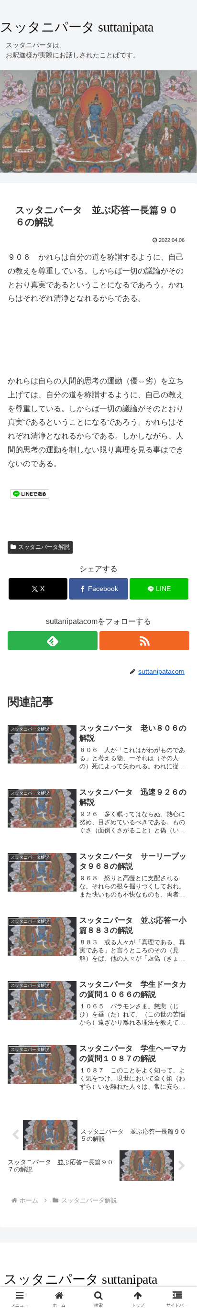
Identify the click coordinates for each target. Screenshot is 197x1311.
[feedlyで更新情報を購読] (53, 640)
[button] (177, 1187)
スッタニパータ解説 (44, 547)
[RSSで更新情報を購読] (144, 640)
